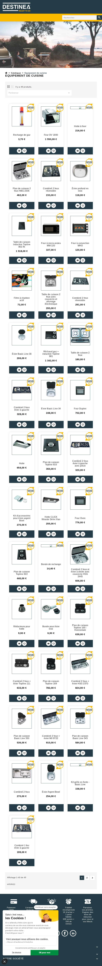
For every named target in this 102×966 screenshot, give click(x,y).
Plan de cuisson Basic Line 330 (22, 737)
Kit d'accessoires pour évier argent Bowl (21, 518)
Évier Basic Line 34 (51, 409)
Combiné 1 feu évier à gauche (21, 846)
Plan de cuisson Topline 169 (51, 682)
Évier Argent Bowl (51, 792)
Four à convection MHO (80, 244)
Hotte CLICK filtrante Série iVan (51, 518)
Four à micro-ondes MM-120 (51, 244)
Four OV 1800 (51, 135)
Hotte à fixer (80, 126)
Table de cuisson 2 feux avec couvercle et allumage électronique (51, 299)
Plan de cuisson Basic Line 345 (80, 737)
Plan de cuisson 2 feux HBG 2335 (22, 189)
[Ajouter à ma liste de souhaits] (24, 150)
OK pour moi (44, 953)
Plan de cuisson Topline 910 (51, 463)
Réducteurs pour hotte (21, 627)
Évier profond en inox (80, 189)
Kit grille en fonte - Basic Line (80, 783)
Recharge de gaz (21, 135)
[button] (4, 961)
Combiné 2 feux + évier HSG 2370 (80, 682)
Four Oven (80, 518)
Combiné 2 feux (22, 792)
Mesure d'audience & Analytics (20, 942)
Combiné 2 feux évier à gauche (22, 408)
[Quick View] (19, 150)
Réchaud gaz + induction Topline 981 (51, 353)
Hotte (22, 463)
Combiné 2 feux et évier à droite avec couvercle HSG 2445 (80, 573)
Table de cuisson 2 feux (80, 354)
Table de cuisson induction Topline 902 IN (21, 244)
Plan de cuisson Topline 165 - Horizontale (80, 627)
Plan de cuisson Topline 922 (22, 573)
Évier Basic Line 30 (22, 354)
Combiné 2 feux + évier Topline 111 (22, 682)
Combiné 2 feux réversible (51, 189)
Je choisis (16, 953)
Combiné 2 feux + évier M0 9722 (51, 737)
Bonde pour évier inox (51, 627)
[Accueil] (6, 73)
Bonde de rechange (51, 564)
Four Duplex (80, 409)
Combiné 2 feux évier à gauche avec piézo (80, 463)
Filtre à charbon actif (22, 299)
